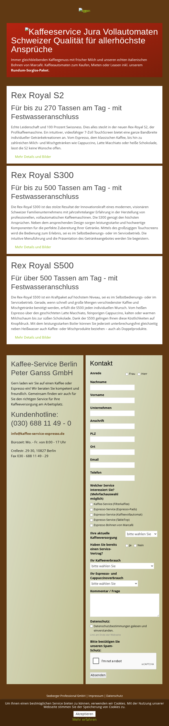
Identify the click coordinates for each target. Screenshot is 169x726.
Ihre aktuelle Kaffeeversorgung (103, 535)
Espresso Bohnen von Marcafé (113, 525)
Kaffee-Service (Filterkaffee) (111, 504)
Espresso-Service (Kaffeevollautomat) (118, 514)
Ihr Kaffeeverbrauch (105, 560)
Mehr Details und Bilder (33, 156)
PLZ (93, 434)
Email (94, 459)
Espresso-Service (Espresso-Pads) (115, 509)
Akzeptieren (84, 714)
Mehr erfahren (84, 719)
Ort (92, 446)
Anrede (95, 373)
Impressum (95, 696)
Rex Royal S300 (42, 175)
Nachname (98, 382)
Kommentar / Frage (105, 591)
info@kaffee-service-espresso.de (37, 433)
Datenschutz (114, 696)
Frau (132, 374)
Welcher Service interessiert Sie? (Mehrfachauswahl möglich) (104, 492)
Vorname (97, 395)
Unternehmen (101, 408)
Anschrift (97, 421)
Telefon (95, 472)
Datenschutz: (100, 621)
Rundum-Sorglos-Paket (30, 70)
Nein (141, 545)
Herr (144, 374)
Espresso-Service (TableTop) (112, 520)
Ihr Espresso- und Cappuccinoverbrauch (106, 575)
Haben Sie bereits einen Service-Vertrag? (103, 548)
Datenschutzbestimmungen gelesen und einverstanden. (120, 628)
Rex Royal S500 (42, 265)
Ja (130, 545)
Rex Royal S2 (37, 95)
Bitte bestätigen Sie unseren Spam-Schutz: (105, 645)
